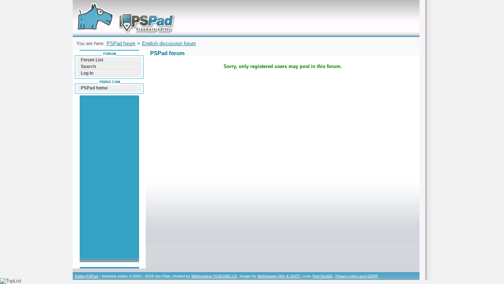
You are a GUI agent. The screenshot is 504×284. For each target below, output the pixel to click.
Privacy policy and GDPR (356, 276)
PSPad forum (121, 43)
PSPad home (94, 88)
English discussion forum (169, 43)
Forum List (92, 60)
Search (88, 66)
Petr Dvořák (322, 276)
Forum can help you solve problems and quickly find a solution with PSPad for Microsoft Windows (124, 8)
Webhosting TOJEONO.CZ (214, 276)
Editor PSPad (86, 276)
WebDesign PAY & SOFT (279, 276)
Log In (87, 73)
